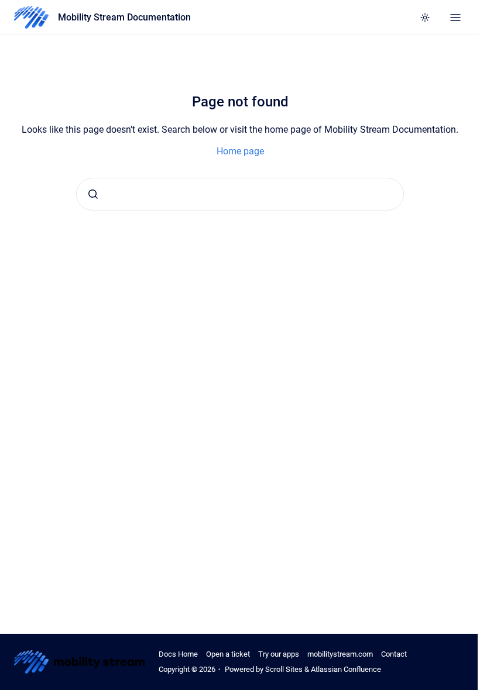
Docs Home (178, 654)
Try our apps (278, 654)
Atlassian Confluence (346, 669)
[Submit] (93, 194)
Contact (394, 654)
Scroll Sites (284, 669)
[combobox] (240, 194)
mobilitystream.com (340, 654)
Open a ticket (228, 654)
